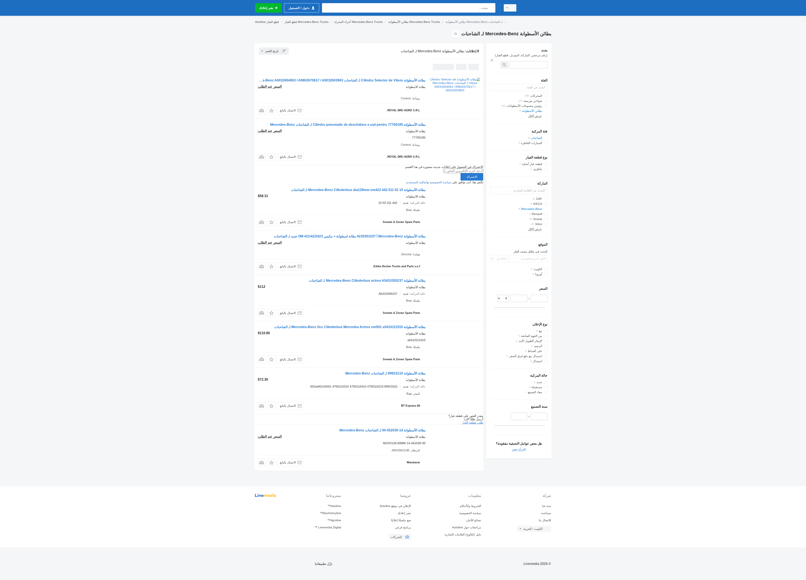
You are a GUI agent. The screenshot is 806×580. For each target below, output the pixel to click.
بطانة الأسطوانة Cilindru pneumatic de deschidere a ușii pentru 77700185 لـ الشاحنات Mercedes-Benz (347, 124)
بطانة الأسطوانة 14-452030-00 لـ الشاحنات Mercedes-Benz (382, 430)
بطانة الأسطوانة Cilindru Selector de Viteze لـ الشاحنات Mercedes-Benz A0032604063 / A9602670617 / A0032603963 (337, 80)
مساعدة (546, 513)
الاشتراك (471, 176)
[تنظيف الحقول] (491, 60)
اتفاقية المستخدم (416, 182)
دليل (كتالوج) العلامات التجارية (463, 534)
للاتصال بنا (545, 520)
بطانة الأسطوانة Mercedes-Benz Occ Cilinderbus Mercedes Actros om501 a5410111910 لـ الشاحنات (349, 327)
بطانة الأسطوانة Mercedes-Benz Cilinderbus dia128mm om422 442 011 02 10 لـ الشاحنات (358, 190)
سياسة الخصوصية (440, 182)
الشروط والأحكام (470, 506)
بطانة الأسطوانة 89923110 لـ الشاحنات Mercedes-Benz (385, 373)
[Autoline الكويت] (536, 8)
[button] (271, 110)
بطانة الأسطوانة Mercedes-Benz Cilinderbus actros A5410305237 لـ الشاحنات (367, 280)
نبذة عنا (546, 506)
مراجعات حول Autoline (466, 527)
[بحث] (491, 7)
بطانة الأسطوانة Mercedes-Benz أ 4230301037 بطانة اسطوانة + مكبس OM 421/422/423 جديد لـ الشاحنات (349, 236)
